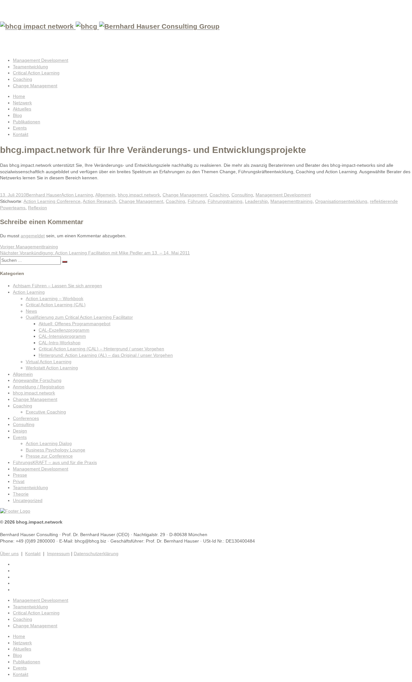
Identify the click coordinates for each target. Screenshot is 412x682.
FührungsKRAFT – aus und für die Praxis (55, 462)
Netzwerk (22, 102)
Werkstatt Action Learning (52, 367)
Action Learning (77, 194)
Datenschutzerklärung (96, 553)
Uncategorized (27, 500)
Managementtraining (291, 201)
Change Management (35, 85)
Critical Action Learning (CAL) (56, 304)
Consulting (242, 194)
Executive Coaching (46, 411)
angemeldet (33, 235)
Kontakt (20, 134)
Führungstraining (225, 201)
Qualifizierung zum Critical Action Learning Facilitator (79, 317)
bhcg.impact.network (139, 194)
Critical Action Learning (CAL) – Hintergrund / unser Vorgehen (101, 348)
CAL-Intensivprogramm (62, 336)
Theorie (21, 494)
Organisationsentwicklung (341, 201)
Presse (20, 475)
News (31, 311)
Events (20, 127)
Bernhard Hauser (43, 194)
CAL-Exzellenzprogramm (64, 330)
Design (20, 430)
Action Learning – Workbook (54, 298)
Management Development (40, 60)
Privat (18, 481)
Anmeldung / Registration (38, 386)
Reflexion (37, 207)
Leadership (256, 201)
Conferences (26, 418)
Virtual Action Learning (48, 361)
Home (19, 96)
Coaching (22, 79)
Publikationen (26, 121)
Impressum (58, 553)
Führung (196, 201)
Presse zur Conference (49, 456)
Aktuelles (22, 108)
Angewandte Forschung (37, 380)
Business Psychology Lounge (55, 449)
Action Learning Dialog (49, 443)
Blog (17, 115)
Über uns (9, 553)
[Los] (64, 262)
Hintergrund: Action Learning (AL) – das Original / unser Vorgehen (106, 355)
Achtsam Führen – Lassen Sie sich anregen (57, 285)
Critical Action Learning (36, 72)
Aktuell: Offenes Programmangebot (74, 323)
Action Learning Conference (51, 201)
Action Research (99, 201)
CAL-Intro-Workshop (59, 342)
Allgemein (105, 194)
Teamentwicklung (30, 66)
